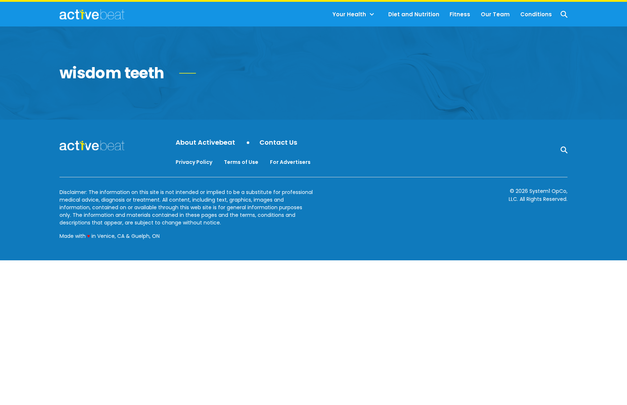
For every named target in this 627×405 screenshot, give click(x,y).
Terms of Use (241, 162)
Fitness (460, 14)
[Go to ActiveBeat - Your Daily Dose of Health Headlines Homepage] (92, 14)
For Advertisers (290, 162)
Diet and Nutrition (413, 14)
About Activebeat (205, 142)
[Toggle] (372, 14)
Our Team (495, 14)
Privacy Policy (194, 162)
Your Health (349, 14)
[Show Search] (564, 14)
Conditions (536, 14)
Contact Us (278, 142)
